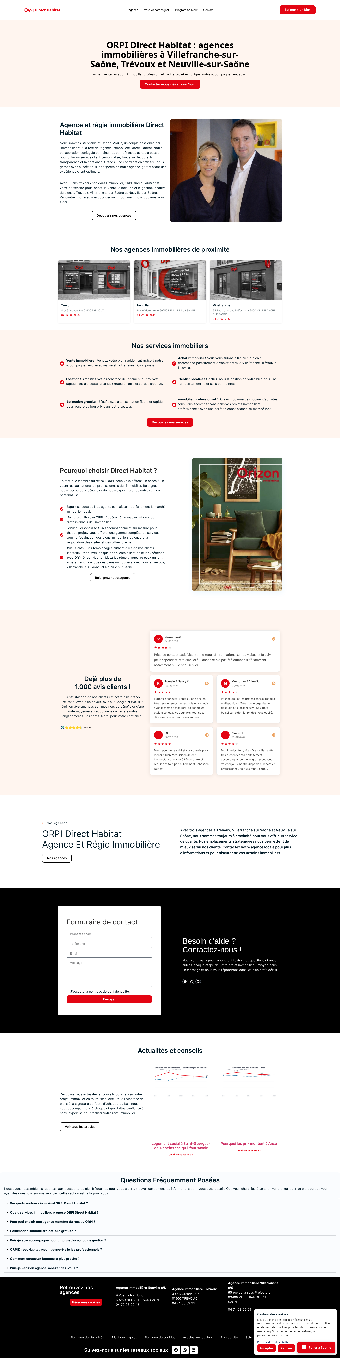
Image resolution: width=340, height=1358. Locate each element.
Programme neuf (186, 10)
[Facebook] (185, 981)
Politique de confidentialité (273, 1342)
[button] (170, 1203)
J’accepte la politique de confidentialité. (100, 991)
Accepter (266, 1348)
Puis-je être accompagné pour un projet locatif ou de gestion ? (58, 1240)
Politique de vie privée (87, 1337)
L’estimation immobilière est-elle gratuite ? (43, 1231)
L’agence (132, 10)
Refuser (286, 1348)
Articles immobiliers (198, 1337)
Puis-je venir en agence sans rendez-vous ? (44, 1268)
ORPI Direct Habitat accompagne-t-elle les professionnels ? (56, 1249)
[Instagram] (191, 981)
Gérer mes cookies (86, 1302)
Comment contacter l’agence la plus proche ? (45, 1259)
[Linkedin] (198, 981)
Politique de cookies (160, 1337)
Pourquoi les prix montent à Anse (249, 1143)
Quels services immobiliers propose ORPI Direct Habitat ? (54, 1212)
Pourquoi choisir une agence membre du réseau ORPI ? (52, 1222)
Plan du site (229, 1337)
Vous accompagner (156, 10)
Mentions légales (124, 1337)
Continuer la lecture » (181, 1154)
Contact (208, 10)
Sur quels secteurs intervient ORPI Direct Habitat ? (49, 1203)
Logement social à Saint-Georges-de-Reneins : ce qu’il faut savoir (181, 1145)
